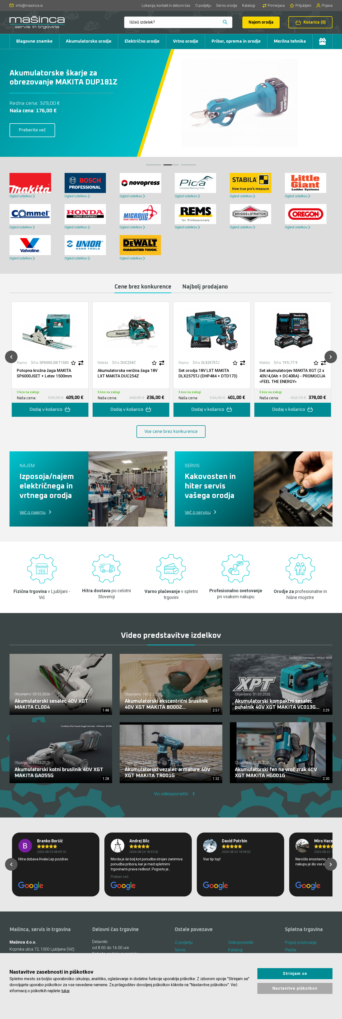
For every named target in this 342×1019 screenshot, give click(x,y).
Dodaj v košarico (46, 409)
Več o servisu (198, 512)
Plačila (290, 950)
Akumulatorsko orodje (88, 41)
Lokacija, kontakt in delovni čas (166, 6)
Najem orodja (261, 22)
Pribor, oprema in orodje (236, 41)
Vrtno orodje (185, 41)
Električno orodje (142, 41)
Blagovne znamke (34, 41)
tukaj (65, 990)
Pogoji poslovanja (300, 942)
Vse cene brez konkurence (171, 431)
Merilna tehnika (290, 41)
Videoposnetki (240, 942)
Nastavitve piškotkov (294, 988)
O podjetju (203, 6)
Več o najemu (33, 512)
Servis (180, 950)
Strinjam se (295, 973)
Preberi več (119, 877)
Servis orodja (226, 6)
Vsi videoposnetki (171, 794)
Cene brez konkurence (142, 287)
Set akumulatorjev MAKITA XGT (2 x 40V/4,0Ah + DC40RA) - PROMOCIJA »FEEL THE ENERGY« (292, 376)
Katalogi (248, 6)
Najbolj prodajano (205, 287)
